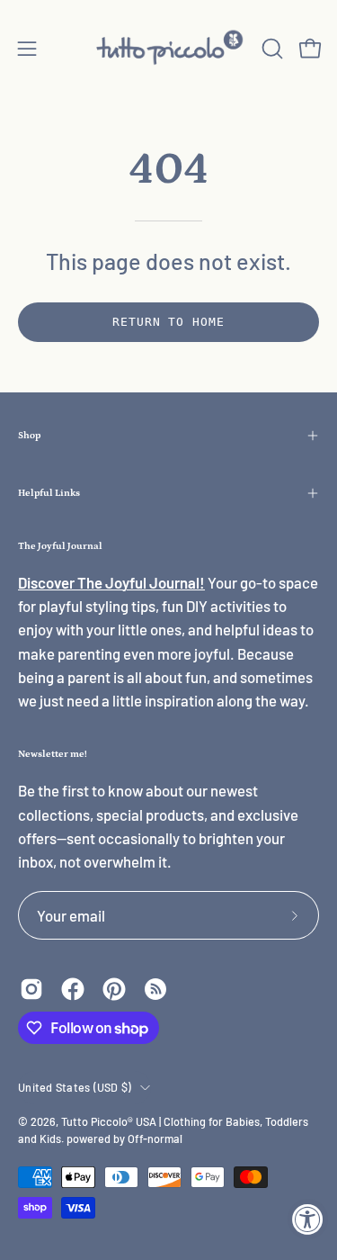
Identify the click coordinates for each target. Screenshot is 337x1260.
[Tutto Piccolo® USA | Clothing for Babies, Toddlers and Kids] (169, 48)
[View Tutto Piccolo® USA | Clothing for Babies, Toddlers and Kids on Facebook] (72, 989)
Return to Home (168, 321)
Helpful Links (49, 493)
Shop (29, 435)
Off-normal (155, 1138)
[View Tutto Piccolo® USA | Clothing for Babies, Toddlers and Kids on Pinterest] (114, 989)
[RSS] (155, 989)
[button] (270, 48)
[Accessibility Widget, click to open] (308, 1219)
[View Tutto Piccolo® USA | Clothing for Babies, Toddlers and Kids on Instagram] (31, 989)
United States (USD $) (74, 1087)
